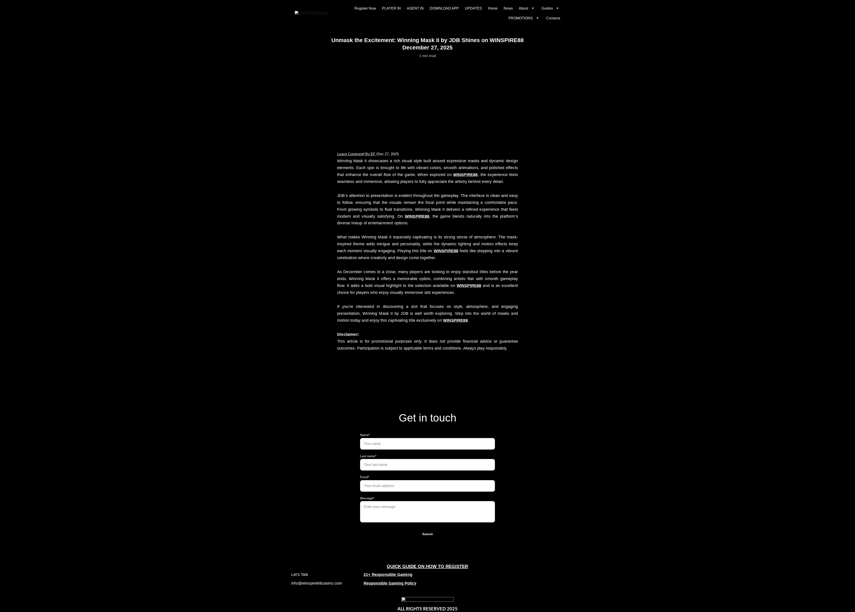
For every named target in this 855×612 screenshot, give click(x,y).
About (523, 8)
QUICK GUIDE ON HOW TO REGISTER (427, 566)
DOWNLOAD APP (444, 8)
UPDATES (473, 8)
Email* (364, 477)
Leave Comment (350, 154)
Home (493, 8)
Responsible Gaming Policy (390, 583)
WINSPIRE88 (465, 174)
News (508, 8)
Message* (367, 498)
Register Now (365, 8)
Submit (427, 534)
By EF (370, 154)
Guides (547, 8)
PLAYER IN (391, 8)
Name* (365, 435)
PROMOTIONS (521, 18)
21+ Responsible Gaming (388, 574)
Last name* (368, 456)
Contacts (553, 18)
